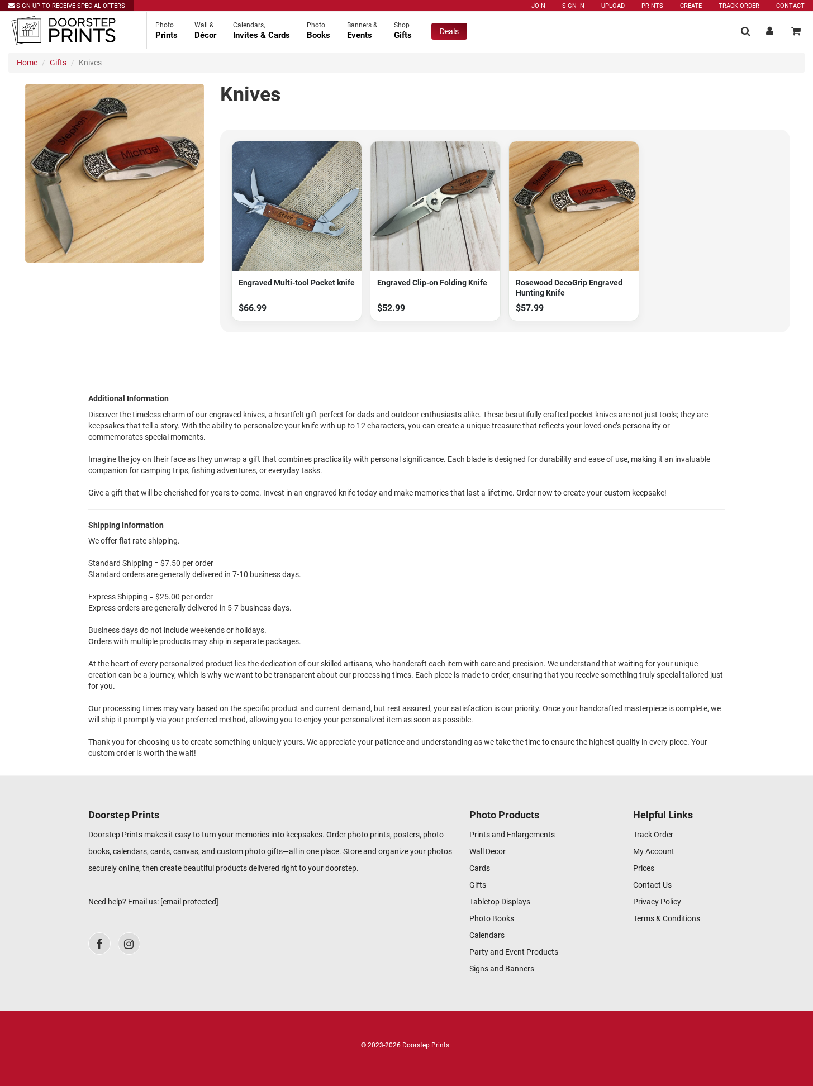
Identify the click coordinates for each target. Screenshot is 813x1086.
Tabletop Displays (499, 901)
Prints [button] (166, 30)
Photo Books (491, 918)
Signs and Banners (501, 968)
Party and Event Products (513, 951)
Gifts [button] (403, 30)
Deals (449, 31)
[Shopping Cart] (796, 31)
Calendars (487, 935)
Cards (479, 868)
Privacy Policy (657, 901)
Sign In (573, 5)
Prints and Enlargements (512, 834)
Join (538, 5)
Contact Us (652, 884)
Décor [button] (205, 30)
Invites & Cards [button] (261, 30)
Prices (643, 868)
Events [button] (362, 30)
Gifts (58, 62)
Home (27, 62)
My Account (653, 851)
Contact (790, 5)
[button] (745, 31)
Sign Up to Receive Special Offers (70, 5)
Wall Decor (487, 851)
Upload (613, 5)
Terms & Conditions (666, 918)
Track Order (739, 5)
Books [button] (318, 30)
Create (691, 5)
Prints (652, 5)
